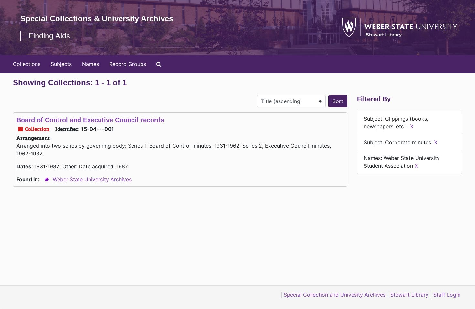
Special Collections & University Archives (96, 18)
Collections (26, 64)
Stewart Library (409, 295)
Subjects (61, 64)
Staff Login (446, 295)
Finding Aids (49, 35)
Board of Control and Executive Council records (90, 119)
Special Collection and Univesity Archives (334, 295)
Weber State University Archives (92, 179)
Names (90, 64)
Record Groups (127, 64)
